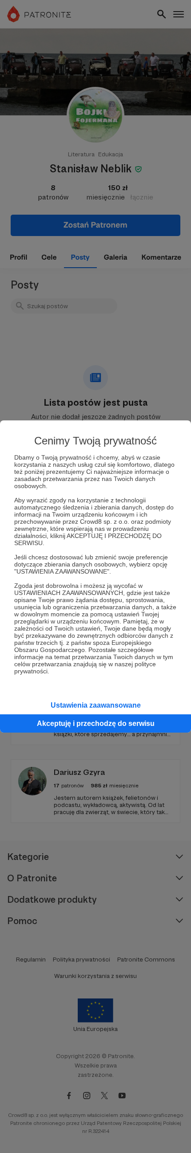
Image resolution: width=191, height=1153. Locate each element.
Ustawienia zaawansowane (96, 705)
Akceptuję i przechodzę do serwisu (96, 723)
